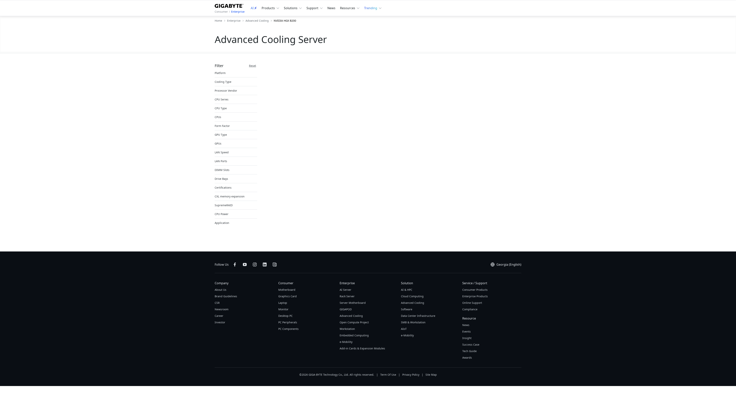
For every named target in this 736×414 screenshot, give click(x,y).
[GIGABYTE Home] (229, 5)
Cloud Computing (412, 296)
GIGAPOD (346, 309)
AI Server (345, 290)
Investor (220, 322)
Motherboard (286, 290)
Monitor (283, 309)
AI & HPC (406, 290)
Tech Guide (469, 351)
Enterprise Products (475, 296)
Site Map (431, 374)
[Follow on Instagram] (255, 264)
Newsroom (221, 309)
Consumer (221, 11)
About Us (220, 290)
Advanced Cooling (351, 316)
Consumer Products (475, 290)
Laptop (282, 303)
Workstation (347, 329)
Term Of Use (388, 374)
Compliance (469, 309)
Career (219, 316)
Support (312, 8)
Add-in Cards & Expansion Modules (362, 348)
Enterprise (238, 11)
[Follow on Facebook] (235, 264)
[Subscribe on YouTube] (245, 264)
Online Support (472, 303)
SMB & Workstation (413, 322)
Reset (252, 65)
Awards (467, 357)
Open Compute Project (354, 322)
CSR (217, 303)
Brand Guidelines (226, 296)
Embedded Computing (354, 335)
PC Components (288, 329)
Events (466, 331)
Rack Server (347, 296)
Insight (467, 338)
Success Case (470, 344)
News (331, 8)
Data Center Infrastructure (418, 316)
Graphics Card (287, 296)
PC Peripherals (287, 322)
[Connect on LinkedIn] (265, 264)
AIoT (404, 329)
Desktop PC (285, 316)
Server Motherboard (353, 303)
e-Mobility (346, 342)
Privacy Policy (410, 374)
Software (406, 309)
